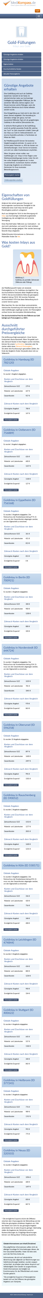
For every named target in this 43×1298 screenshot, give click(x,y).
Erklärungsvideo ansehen (13, 180)
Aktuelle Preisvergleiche (11, 74)
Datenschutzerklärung (20, 1294)
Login (37, 11)
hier (18, 236)
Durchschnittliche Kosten (12, 69)
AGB (11, 1294)
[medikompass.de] (21, 3)
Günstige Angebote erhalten (13, 54)
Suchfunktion (20, 344)
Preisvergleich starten (12, 175)
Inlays (4, 216)
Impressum (30, 1294)
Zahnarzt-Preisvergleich (24, 346)
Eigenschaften (8, 64)
